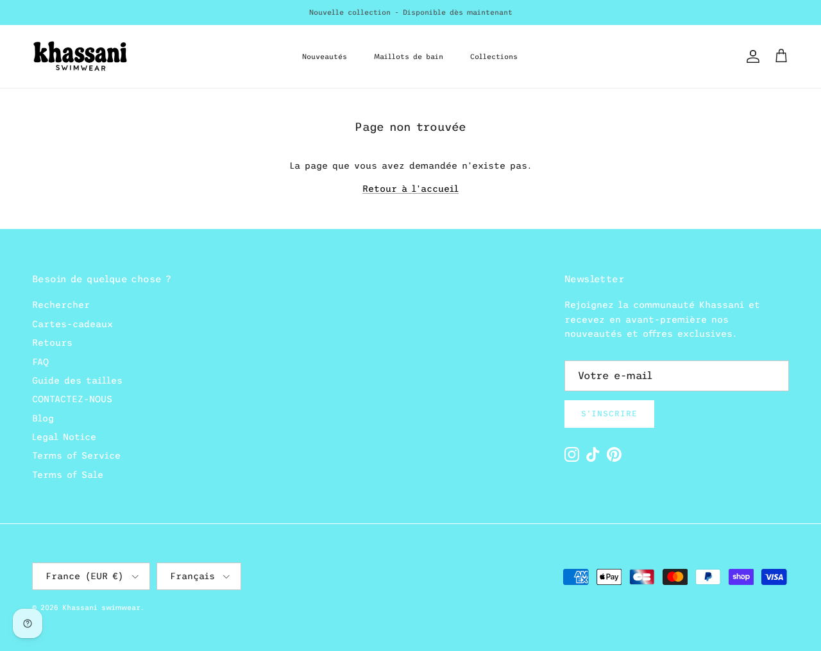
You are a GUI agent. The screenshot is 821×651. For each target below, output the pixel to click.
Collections (494, 56)
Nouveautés (324, 56)
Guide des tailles (77, 380)
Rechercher (61, 305)
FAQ (40, 362)
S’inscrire (609, 413)
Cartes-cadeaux (72, 324)
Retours (52, 342)
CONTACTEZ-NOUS (72, 399)
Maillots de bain (408, 56)
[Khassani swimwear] (80, 56)
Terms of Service (76, 455)
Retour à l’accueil (410, 188)
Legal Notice (64, 437)
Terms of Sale (67, 474)
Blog (43, 418)
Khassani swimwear (101, 607)
